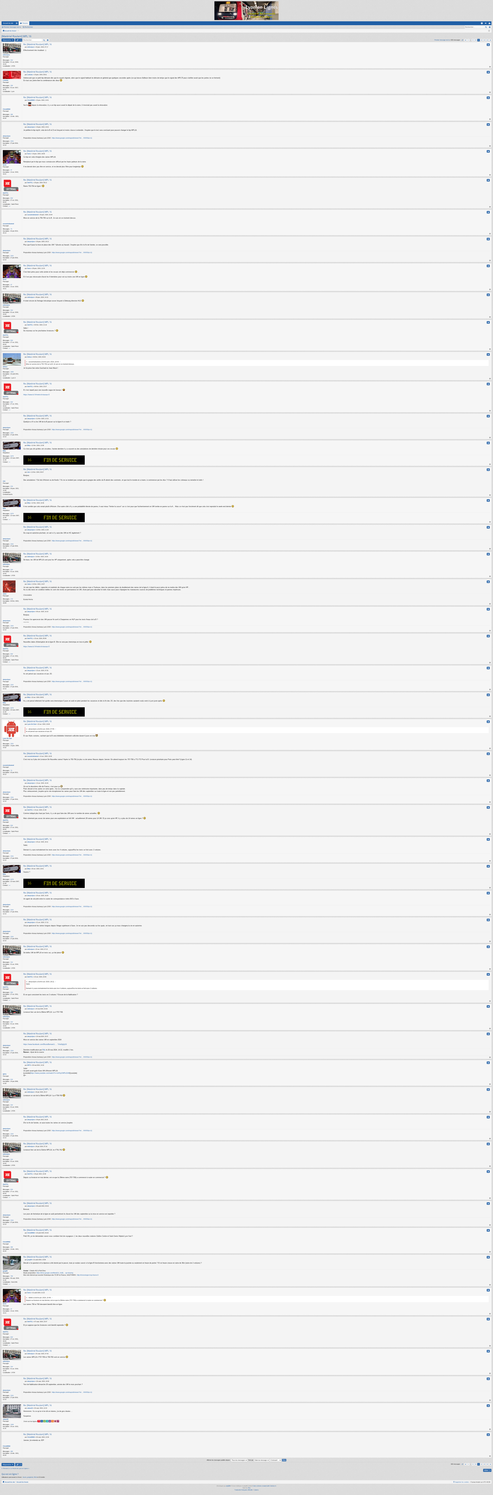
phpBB (228, 1486)
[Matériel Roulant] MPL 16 (16, 36)
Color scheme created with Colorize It (264, 1486)
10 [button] (475, 40)
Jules (4, 594)
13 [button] (484, 40)
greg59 (5, 1271)
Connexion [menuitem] (486, 23)
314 (12, 60)
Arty (249, 1488)
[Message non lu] (24, 47)
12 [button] (481, 40)
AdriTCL (5, 193)
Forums (25, 23)
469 (12, 114)
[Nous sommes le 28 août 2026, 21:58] (489, 31)
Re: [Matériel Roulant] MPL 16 (37, 44)
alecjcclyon (6, 136)
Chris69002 (6, 109)
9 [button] (472, 40)
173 (12, 599)
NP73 (4, 1074)
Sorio (4, 165)
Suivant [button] (490, 40)
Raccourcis (17, 23)
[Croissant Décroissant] (276, 1460)
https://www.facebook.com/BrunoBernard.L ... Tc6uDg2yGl (45, 1044)
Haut (490, 67)
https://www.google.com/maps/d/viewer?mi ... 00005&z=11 (72, 138)
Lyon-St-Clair (7, 738)
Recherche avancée (489, 27)
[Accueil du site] (246, 10)
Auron (24, 1477)
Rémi (35, 1477)
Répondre (7, 40)
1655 (12, 372)
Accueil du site (8, 23)
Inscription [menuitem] (490, 23)
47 (11, 170)
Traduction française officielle (243, 1490)
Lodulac (5, 80)
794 (12, 1276)
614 (12, 1079)
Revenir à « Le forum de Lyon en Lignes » (16, 1468)
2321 (12, 743)
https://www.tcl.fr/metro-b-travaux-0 (36, 395)
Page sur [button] (462, 40)
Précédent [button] (465, 40)
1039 (12, 1424)
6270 (12, 456)
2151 (12, 141)
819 (12, 198)
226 (12, 85)
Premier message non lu (12, 27)
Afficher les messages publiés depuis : (219, 1460)
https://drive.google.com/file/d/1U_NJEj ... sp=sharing (54, 1273)
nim (4, 481)
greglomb (30, 1477)
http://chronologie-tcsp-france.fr (87, 1275)
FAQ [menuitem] (483, 23)
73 (11, 229)
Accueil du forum (10, 31)
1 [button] (468, 40)
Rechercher (29, 27)
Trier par (251, 1460)
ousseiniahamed (8, 223)
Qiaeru (256, 1490)
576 (12, 486)
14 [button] (487, 40)
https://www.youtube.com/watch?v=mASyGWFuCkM (50, 1073)
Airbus (5, 366)
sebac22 (5, 1419)
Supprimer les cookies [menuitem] (462, 1482)
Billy (4, 451)
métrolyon (6, 55)
